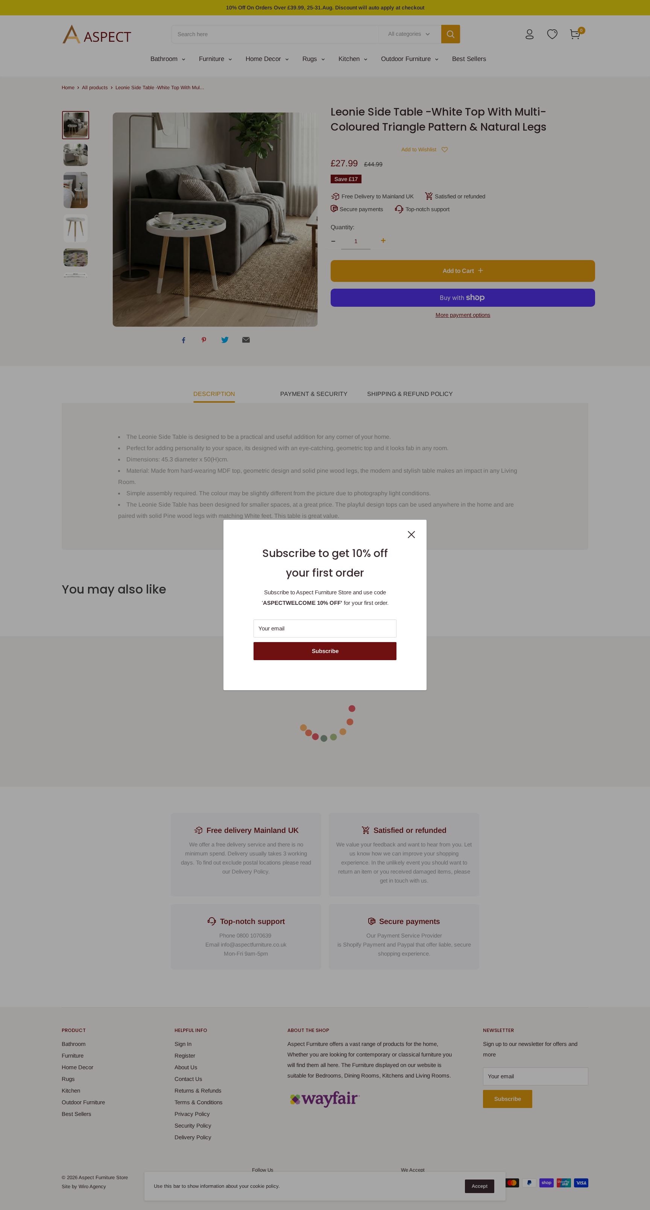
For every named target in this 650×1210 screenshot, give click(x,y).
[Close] (411, 534)
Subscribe (325, 651)
